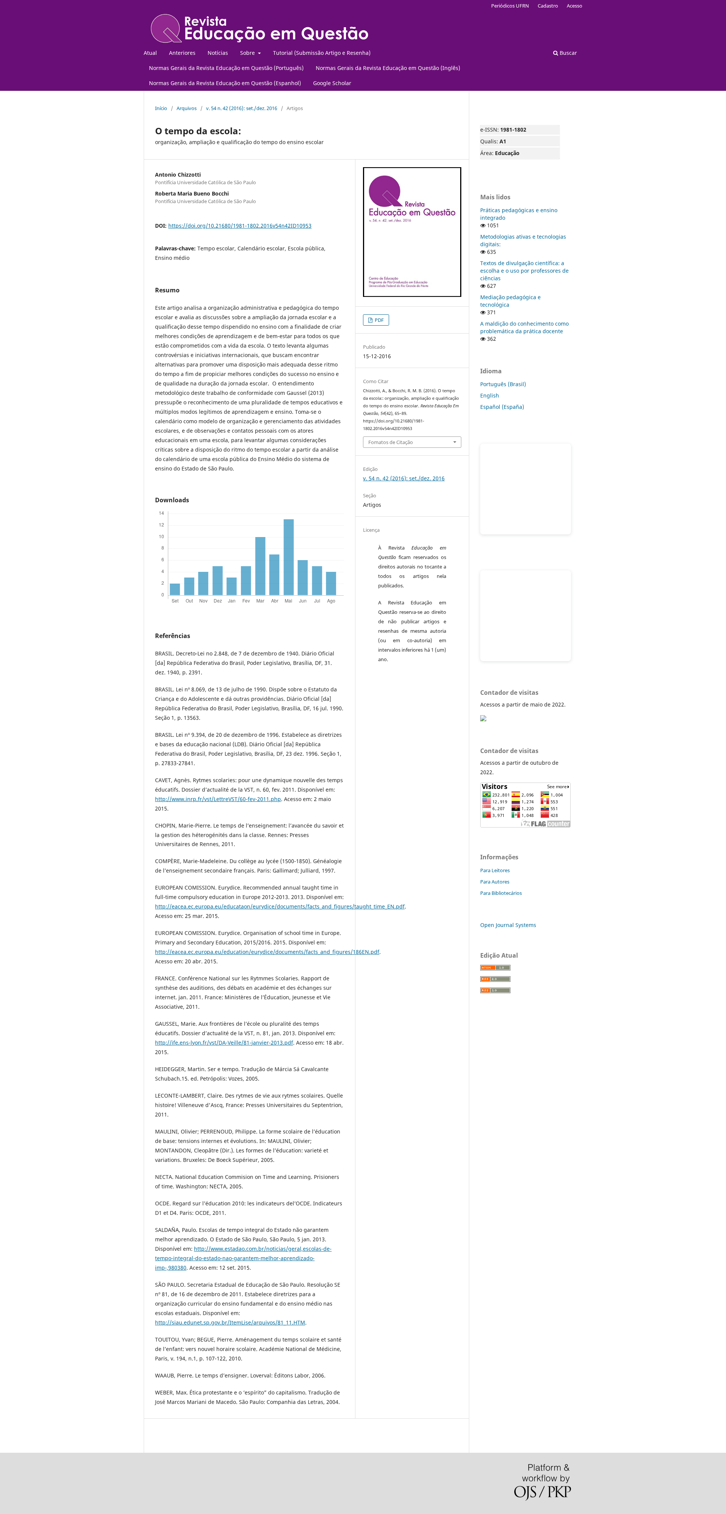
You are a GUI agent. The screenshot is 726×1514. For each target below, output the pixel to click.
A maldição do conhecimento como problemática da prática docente (524, 327)
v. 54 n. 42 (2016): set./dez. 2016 (241, 108)
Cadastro (548, 5)
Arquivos (187, 108)
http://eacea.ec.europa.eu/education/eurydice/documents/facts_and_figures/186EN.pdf (267, 951)
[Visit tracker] (483, 719)
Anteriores (182, 52)
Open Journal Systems (508, 925)
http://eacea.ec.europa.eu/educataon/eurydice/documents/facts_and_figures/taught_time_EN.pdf (280, 906)
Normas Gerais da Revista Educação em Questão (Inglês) (388, 67)
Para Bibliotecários (501, 893)
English (489, 395)
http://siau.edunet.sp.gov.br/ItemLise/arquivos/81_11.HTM (230, 1322)
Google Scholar (332, 83)
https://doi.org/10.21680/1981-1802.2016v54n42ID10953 (240, 225)
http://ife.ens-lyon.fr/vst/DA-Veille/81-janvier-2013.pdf (224, 1042)
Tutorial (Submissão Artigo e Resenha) (322, 52)
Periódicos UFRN (510, 5)
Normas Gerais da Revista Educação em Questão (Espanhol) (225, 83)
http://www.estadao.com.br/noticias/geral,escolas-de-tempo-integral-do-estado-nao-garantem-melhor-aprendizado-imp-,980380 (243, 1258)
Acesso (574, 5)
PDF (379, 320)
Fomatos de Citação (390, 442)
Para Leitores (495, 870)
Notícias (218, 52)
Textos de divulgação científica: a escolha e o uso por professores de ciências (524, 270)
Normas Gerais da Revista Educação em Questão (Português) (226, 67)
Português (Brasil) (503, 384)
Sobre (248, 52)
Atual (150, 52)
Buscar (567, 52)
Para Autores (494, 881)
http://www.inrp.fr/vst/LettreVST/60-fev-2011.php (218, 799)
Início (161, 108)
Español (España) (502, 406)
